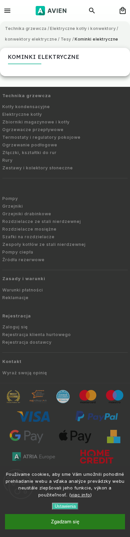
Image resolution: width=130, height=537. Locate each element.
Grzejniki (12, 206)
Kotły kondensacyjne (26, 106)
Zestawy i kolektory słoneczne (37, 167)
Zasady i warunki (23, 278)
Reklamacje (15, 297)
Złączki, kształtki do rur (29, 152)
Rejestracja (16, 315)
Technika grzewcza (26, 95)
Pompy (10, 198)
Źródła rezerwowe (23, 259)
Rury (7, 160)
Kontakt (12, 361)
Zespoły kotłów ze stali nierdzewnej (44, 244)
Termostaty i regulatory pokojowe (41, 137)
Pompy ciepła (17, 252)
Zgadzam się (65, 522)
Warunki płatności (22, 289)
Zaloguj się (15, 326)
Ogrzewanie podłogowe (29, 144)
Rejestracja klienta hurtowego (36, 334)
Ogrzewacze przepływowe (33, 129)
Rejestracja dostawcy (27, 342)
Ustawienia (65, 506)
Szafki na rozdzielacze (28, 236)
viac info (80, 494)
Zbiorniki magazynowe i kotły (36, 121)
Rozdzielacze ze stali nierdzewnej (41, 221)
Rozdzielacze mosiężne (29, 229)
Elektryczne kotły (22, 114)
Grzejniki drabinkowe (26, 213)
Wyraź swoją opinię (24, 372)
